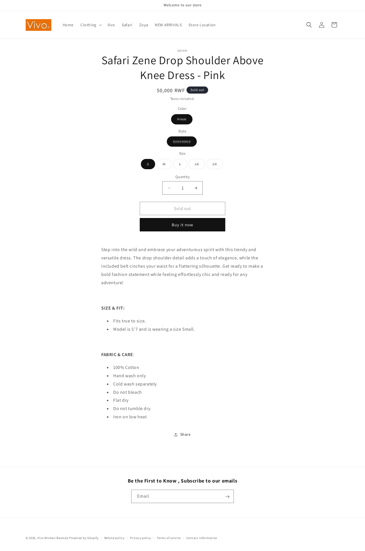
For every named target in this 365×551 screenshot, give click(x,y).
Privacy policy (140, 538)
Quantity (182, 176)
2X (217, 165)
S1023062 (185, 143)
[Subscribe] (227, 496)
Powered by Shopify (84, 538)
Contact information (201, 538)
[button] (90, 25)
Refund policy (114, 538)
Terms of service (169, 538)
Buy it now (182, 224)
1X (200, 165)
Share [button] (185, 434)
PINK (184, 120)
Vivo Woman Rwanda (53, 538)
